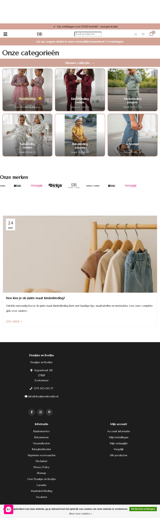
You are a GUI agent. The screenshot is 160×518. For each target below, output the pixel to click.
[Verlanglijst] (143, 35)
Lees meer (13, 321)
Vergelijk (119, 449)
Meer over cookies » (80, 513)
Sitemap (41, 473)
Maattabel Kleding (41, 491)
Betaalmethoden (41, 449)
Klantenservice (41, 431)
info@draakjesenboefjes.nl (43, 396)
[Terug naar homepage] (39, 34)
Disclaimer (41, 461)
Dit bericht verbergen (143, 509)
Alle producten (118, 455)
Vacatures (41, 497)
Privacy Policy (42, 467)
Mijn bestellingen (118, 437)
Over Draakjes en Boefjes (41, 479)
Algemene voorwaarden (41, 455)
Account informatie (118, 431)
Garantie (41, 485)
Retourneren (41, 437)
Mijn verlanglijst (119, 443)
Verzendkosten (41, 443)
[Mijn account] (135, 35)
